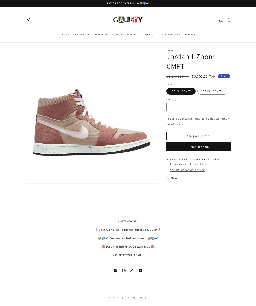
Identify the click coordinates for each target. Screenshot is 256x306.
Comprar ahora (199, 146)
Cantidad (171, 99)
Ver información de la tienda (187, 170)
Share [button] (174, 178)
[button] (29, 20)
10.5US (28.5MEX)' (212, 91)
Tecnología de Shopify (137, 297)
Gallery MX (121, 297)
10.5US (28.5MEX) (181, 91)
